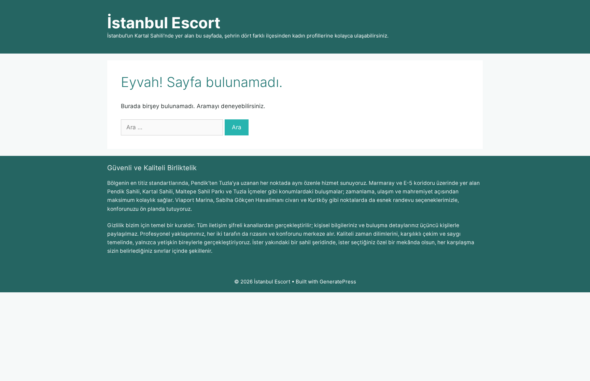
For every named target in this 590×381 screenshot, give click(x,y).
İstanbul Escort (163, 22)
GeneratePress (338, 281)
